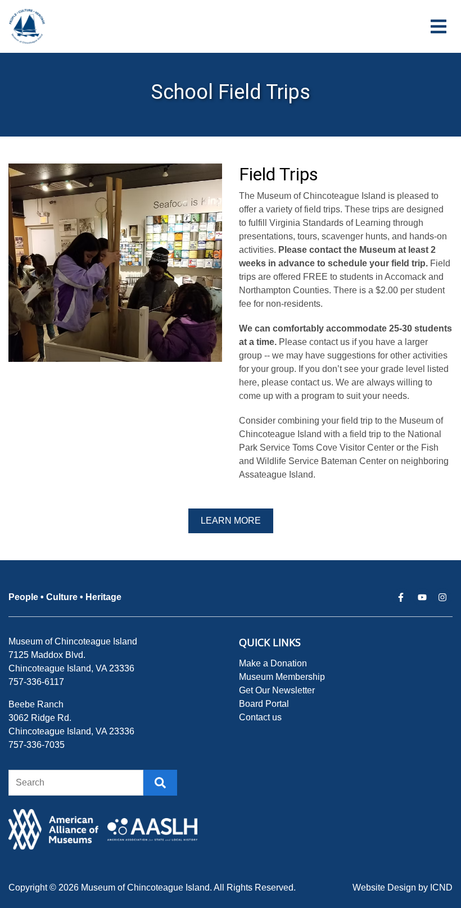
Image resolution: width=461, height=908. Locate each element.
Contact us (260, 717)
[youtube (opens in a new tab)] (422, 597)
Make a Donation (273, 663)
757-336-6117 (36, 682)
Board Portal (264, 704)
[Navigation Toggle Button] (438, 26)
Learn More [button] (231, 520)
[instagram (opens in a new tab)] (442, 597)
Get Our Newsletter (277, 690)
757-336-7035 (36, 745)
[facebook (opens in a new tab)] (402, 597)
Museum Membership (282, 677)
